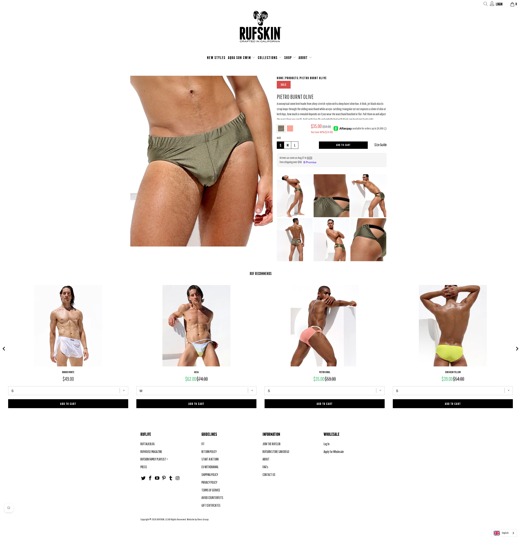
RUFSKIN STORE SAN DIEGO (276, 452)
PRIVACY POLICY (209, 482)
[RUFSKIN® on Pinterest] (164, 478)
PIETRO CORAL (324, 372)
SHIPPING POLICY (209, 475)
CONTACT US (269, 475)
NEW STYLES (216, 57)
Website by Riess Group (198, 519)
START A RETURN (210, 459)
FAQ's (265, 467)
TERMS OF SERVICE (210, 490)
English (505, 532)
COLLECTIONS (268, 57)
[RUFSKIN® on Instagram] (178, 478)
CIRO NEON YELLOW (453, 372)
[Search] (485, 4)
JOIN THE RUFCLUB (271, 444)
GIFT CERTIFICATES (210, 505)
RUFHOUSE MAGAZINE (151, 452)
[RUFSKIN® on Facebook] (150, 478)
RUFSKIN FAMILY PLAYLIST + (154, 459)
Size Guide (380, 144)
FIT (203, 444)
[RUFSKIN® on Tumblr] (171, 478)
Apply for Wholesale (334, 452)
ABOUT (304, 57)
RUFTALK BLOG (147, 444)
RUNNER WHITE (68, 372)
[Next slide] (517, 348)
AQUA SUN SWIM (240, 57)
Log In (326, 444)
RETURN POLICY (209, 452)
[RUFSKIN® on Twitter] (143, 478)
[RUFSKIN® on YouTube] (157, 478)
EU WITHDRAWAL (210, 467)
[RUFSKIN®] (260, 29)
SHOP (288, 57)
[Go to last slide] (4, 348)
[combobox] (504, 533)
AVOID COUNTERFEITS (212, 498)
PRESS (143, 467)
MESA (196, 372)
